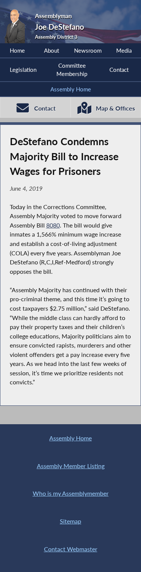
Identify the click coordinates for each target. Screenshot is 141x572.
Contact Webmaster (70, 548)
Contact (119, 69)
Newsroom (88, 50)
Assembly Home (70, 89)
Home (17, 50)
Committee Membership (71, 69)
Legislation (23, 69)
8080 (53, 225)
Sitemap (70, 521)
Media (124, 50)
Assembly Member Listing (71, 465)
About (51, 50)
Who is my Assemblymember (71, 493)
